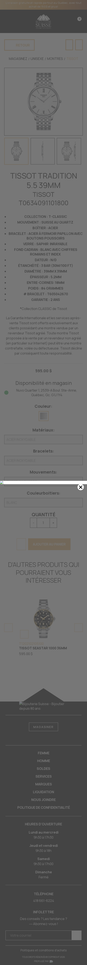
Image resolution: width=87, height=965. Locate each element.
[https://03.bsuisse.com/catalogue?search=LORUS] (43, 482)
